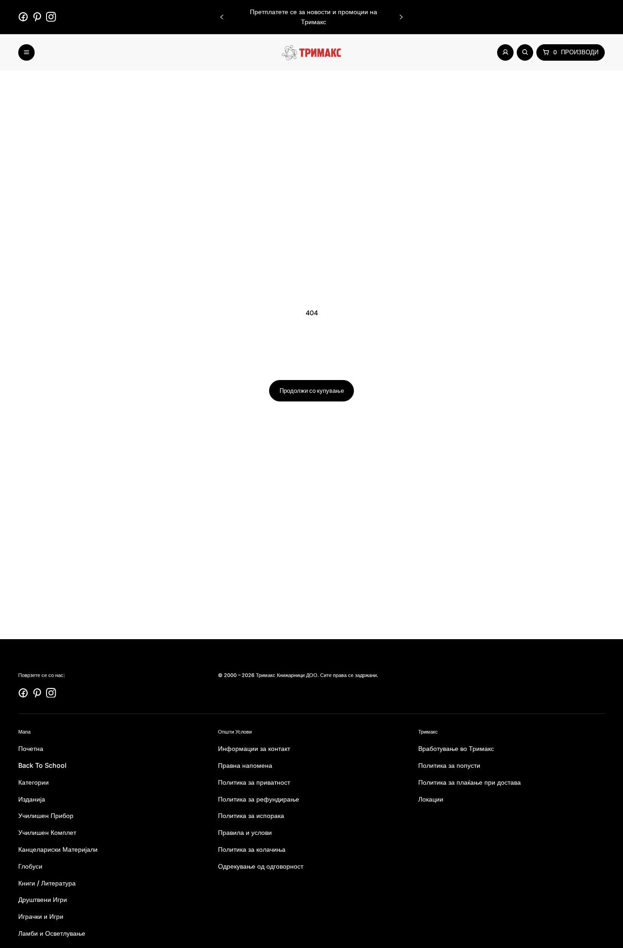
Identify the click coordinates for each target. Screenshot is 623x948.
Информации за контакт (254, 748)
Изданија (31, 798)
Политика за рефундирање (258, 798)
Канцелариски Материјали (58, 849)
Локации (430, 798)
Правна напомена (245, 765)
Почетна (30, 748)
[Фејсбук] (23, 17)
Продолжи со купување (312, 390)
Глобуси (30, 866)
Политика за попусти (449, 765)
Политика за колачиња (252, 849)
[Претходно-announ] (222, 17)
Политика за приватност (254, 782)
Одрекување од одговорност (260, 866)
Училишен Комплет (47, 832)
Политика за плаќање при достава (469, 782)
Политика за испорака (251, 815)
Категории (33, 782)
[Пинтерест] (37, 17)
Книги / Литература (47, 882)
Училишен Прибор (45, 815)
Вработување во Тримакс (456, 748)
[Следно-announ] (401, 17)
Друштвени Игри (42, 899)
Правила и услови (245, 832)
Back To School (42, 765)
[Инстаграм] (51, 17)
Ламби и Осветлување (51, 933)
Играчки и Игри (40, 916)
